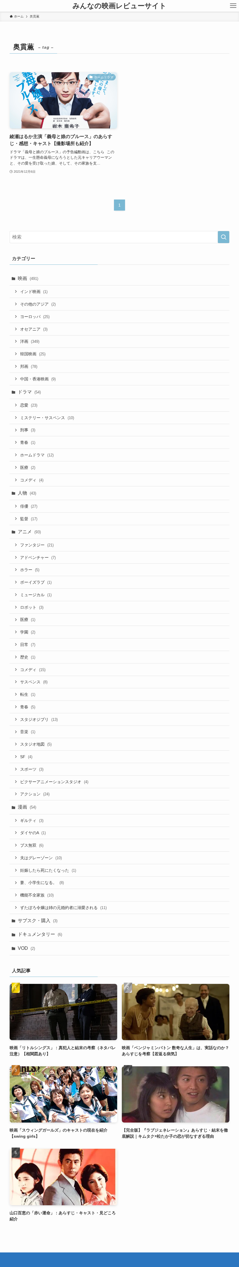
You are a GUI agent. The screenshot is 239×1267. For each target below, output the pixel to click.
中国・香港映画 (38, 379)
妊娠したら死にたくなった (48, 870)
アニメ (29, 531)
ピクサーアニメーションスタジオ (54, 781)
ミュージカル (36, 594)
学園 (27, 632)
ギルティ (31, 820)
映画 (28, 278)
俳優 (28, 506)
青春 (27, 442)
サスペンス (34, 682)
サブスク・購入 (37, 920)
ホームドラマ (37, 455)
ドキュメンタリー (40, 934)
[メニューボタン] (233, 6)
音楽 (27, 731)
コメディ (31, 480)
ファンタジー (37, 545)
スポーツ (31, 769)
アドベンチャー (38, 557)
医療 (27, 467)
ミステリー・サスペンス (47, 417)
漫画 (27, 806)
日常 (27, 644)
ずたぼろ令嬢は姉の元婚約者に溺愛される (63, 907)
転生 (27, 694)
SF (26, 756)
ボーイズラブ (36, 582)
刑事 (27, 430)
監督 (28, 518)
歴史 (27, 657)
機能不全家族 (37, 895)
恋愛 (28, 405)
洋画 (29, 341)
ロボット (31, 607)
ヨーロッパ (35, 316)
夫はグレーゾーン (41, 857)
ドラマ (29, 391)
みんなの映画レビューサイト (119, 5)
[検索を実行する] (223, 237)
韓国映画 (32, 354)
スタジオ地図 (36, 744)
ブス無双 (31, 845)
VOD (26, 948)
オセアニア (34, 329)
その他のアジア (38, 304)
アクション (35, 794)
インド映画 (34, 291)
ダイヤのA (33, 832)
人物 (27, 492)
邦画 (28, 366)
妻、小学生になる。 (42, 882)
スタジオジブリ (39, 719)
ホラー (29, 569)
